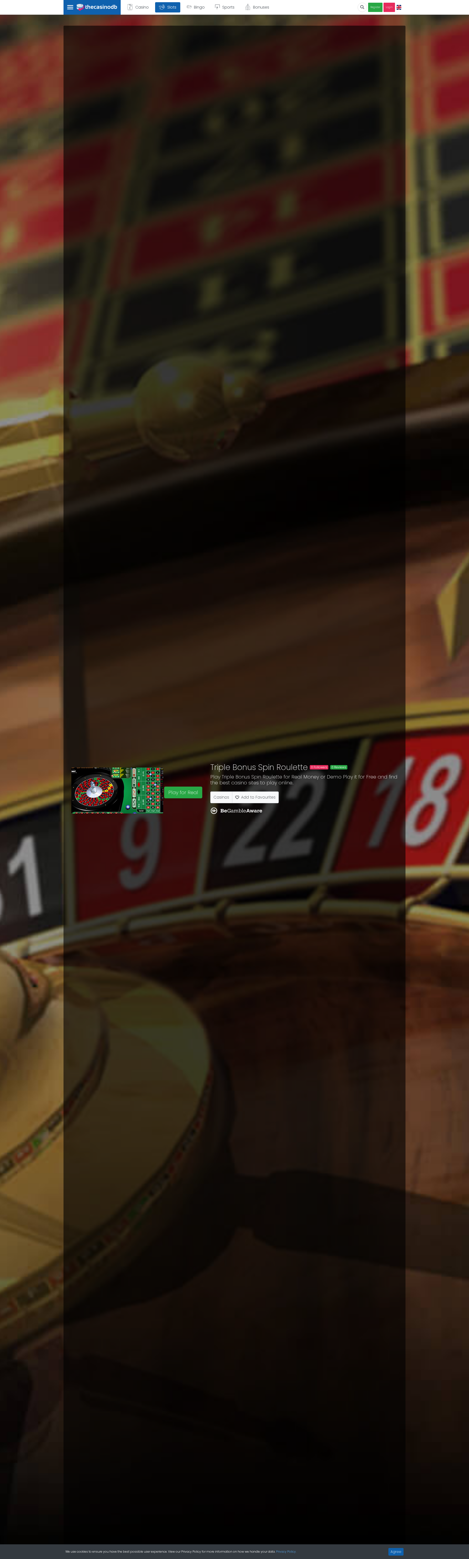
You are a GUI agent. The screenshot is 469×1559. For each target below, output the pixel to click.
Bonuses (261, 7)
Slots (171, 7)
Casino (142, 7)
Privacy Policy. (286, 1551)
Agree (396, 1551)
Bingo (199, 7)
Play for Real (183, 792)
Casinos (221, 797)
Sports (228, 7)
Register (375, 7)
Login (389, 7)
